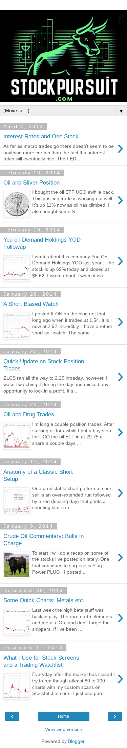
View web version (63, 729)
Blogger (76, 741)
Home (63, 716)
